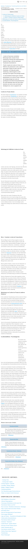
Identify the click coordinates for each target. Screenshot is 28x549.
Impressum (3, 542)
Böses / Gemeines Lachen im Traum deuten (13, 17)
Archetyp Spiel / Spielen (7, 481)
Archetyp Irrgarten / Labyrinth (7, 483)
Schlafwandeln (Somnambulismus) (8, 518)
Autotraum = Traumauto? (6, 521)
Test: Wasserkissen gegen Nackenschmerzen (10, 491)
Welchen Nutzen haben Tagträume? (8, 531)
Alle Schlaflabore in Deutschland (8, 499)
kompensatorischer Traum (16, 303)
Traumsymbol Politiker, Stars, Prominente (14, 461)
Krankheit (19, 286)
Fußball (2, 403)
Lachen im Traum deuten (7, 14)
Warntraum (9, 252)
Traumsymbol (12, 48)
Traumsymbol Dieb (14, 439)
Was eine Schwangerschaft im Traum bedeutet (11, 512)
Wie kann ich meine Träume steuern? (9, 525)
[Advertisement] (14, 133)
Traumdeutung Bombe (6, 489)
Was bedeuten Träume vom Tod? (8, 504)
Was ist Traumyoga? (5, 534)
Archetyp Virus (5, 479)
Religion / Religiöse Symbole (7, 487)
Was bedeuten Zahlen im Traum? (8, 519)
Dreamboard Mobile (14, 426)
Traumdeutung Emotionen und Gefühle (19, 6)
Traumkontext (14, 96)
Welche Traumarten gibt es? (7, 527)
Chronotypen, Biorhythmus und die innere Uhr (11, 503)
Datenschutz (7, 542)
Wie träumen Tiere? (5, 510)
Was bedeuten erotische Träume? (8, 529)
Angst (16, 311)
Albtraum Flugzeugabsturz (7, 501)
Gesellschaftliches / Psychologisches (10, 20)
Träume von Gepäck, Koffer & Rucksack (10, 493)
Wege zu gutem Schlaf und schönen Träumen (11, 508)
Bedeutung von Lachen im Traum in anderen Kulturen (14, 19)
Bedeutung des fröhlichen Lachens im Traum (13, 16)
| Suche (21, 1)
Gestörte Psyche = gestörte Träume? (8, 523)
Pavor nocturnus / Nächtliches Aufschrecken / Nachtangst (13, 506)
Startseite (2, 6)
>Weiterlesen (10, 435)
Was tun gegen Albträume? (7, 514)
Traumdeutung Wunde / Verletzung (14, 450)
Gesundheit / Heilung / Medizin (8, 485)
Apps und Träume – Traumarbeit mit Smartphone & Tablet (13, 516)
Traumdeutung (8, 6)
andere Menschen (7, 42)
